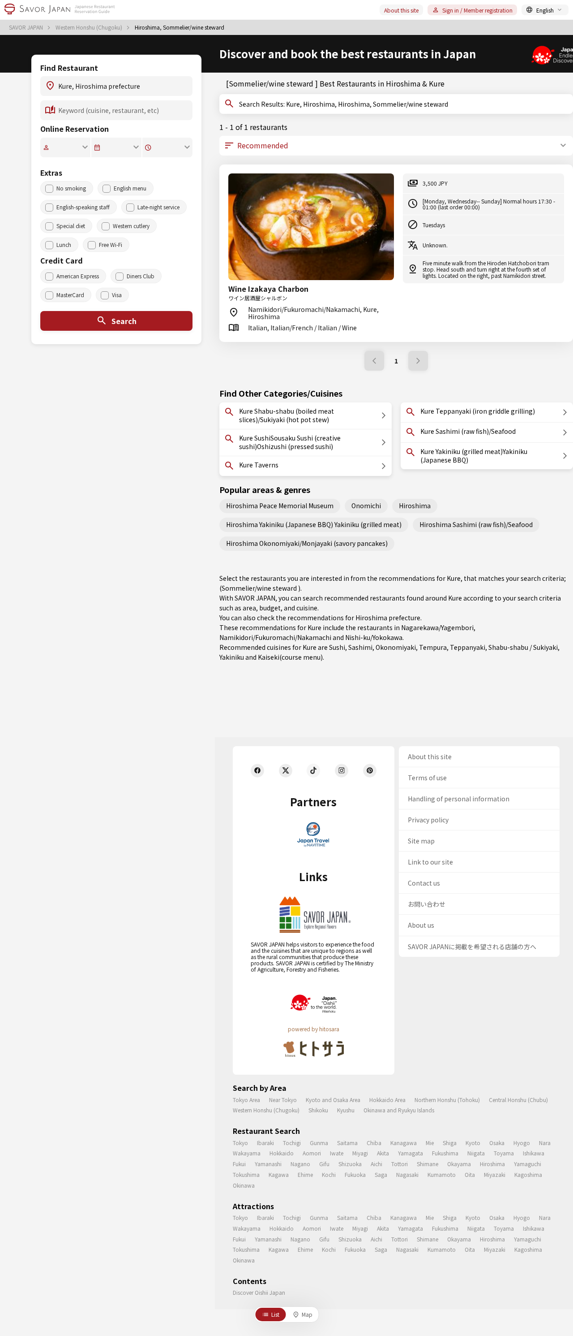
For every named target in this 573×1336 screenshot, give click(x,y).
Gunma (319, 1142)
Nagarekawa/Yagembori (437, 627)
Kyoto (473, 1142)
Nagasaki (407, 1174)
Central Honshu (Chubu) (518, 1099)
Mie (430, 1142)
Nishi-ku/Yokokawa (373, 637)
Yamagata (410, 1153)
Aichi (376, 1163)
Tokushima (246, 1174)
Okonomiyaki (396, 647)
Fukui (239, 1163)
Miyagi (360, 1153)
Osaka (497, 1142)
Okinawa (244, 1185)
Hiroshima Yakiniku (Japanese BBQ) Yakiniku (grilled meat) (314, 524)
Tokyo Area (246, 1099)
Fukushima (445, 1153)
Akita (383, 1153)
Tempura (433, 647)
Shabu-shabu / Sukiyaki (523, 647)
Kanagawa (403, 1142)
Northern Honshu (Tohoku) (447, 1099)
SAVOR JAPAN (26, 27)
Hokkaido (281, 1153)
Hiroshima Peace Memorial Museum (280, 505)
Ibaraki (265, 1142)
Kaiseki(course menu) (290, 657)
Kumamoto (442, 1174)
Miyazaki (494, 1174)
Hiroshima (415, 505)
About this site (401, 10)
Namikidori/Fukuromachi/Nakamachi (275, 637)
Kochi (329, 1174)
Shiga (450, 1142)
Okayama (459, 1163)
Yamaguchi (527, 1163)
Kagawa (279, 1174)
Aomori (312, 1153)
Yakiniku (231, 657)
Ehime (305, 1174)
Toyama (504, 1153)
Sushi (337, 647)
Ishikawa (533, 1153)
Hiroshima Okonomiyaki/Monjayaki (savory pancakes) (307, 543)
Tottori (399, 1163)
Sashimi (360, 647)
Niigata (476, 1153)
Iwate (336, 1153)
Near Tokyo (283, 1099)
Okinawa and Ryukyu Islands (398, 1110)
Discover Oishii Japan (259, 1292)
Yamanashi (268, 1163)
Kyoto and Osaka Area (333, 1099)
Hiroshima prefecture (387, 617)
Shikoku (318, 1110)
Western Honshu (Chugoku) (90, 27)
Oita (470, 1174)
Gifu (324, 1163)
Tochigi (292, 1142)
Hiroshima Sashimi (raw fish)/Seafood (476, 524)
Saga (381, 1174)
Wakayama (247, 1153)
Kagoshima (528, 1174)
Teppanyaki (467, 647)
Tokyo (240, 1142)
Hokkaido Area (387, 1099)
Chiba (374, 1142)
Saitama (347, 1142)
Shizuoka (350, 1163)
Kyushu (346, 1110)
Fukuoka (355, 1174)
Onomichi (366, 505)
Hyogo (521, 1142)
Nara (545, 1142)
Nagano (300, 1163)
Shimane (427, 1163)
